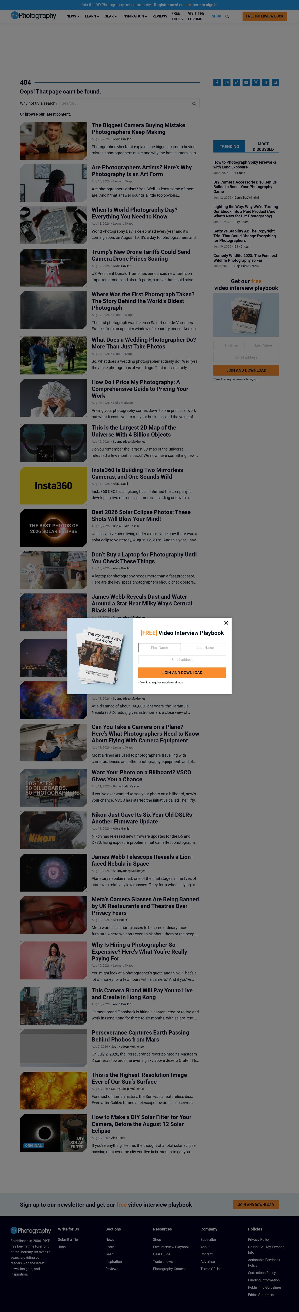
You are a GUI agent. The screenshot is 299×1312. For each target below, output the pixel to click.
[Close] (226, 623)
